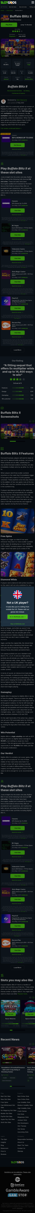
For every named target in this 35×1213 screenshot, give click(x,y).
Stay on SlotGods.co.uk (17, 623)
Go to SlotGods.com (17, 617)
